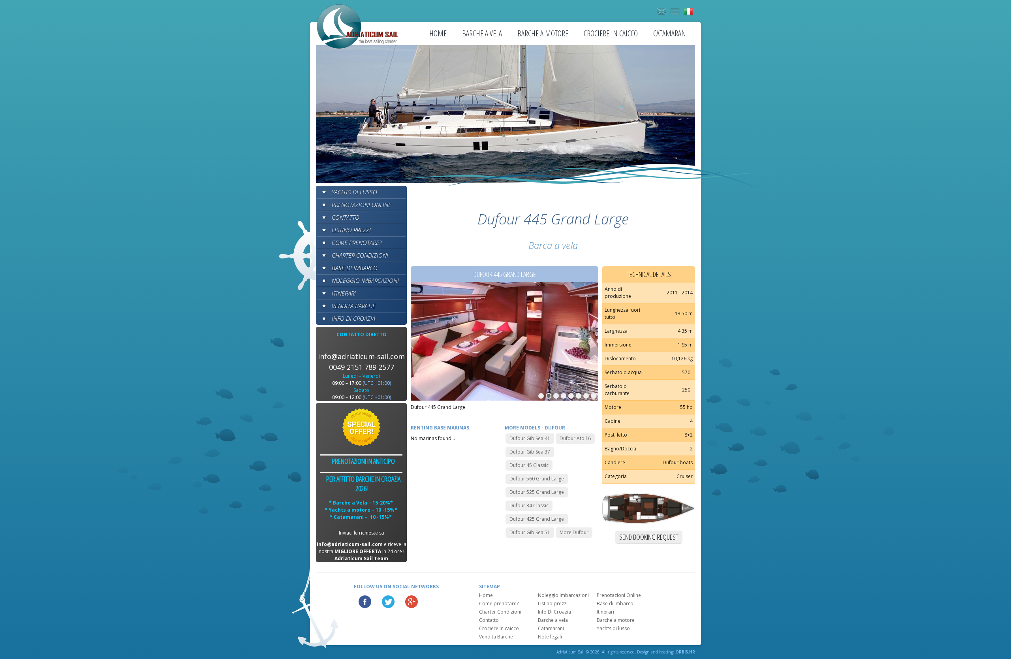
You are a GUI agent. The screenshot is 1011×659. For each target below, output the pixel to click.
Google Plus (411, 601)
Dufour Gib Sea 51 (529, 532)
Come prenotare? (356, 243)
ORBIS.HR (685, 652)
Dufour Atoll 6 (575, 438)
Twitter (388, 601)
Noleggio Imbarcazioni (365, 280)
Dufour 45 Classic (529, 465)
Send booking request (648, 537)
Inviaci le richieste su (361, 532)
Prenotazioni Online (361, 205)
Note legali (550, 636)
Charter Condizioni (360, 255)
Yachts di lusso (354, 192)
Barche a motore (542, 33)
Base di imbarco (355, 268)
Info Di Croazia (353, 318)
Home (438, 33)
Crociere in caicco (611, 33)
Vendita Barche (354, 306)
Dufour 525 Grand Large (536, 492)
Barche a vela (482, 33)
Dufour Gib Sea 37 (529, 451)
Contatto (345, 217)
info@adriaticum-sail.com (361, 356)
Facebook (365, 601)
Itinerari (344, 293)
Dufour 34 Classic (529, 505)
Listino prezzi (351, 230)
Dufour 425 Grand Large (536, 519)
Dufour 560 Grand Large (536, 478)
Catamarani (670, 33)
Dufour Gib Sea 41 (529, 438)
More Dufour (574, 532)
